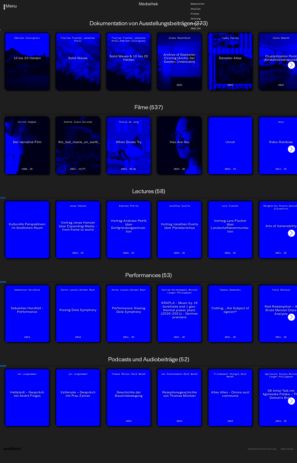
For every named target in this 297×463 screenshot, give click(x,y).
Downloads (197, 23)
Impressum (287, 449)
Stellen (196, 8)
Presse (195, 13)
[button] (291, 65)
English (196, 28)
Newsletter (198, 3)
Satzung (196, 18)
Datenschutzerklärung (262, 449)
